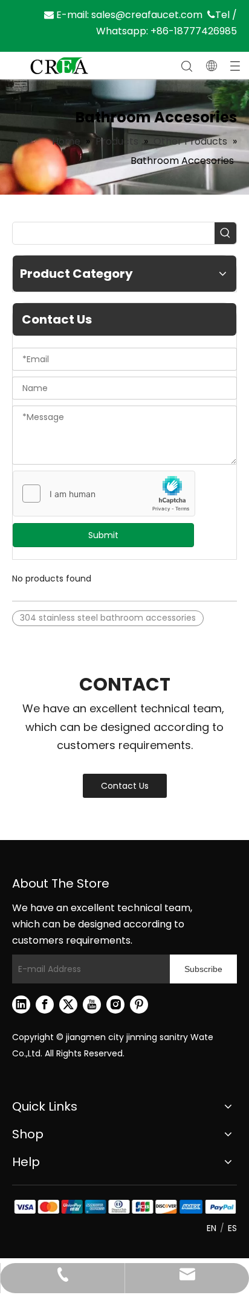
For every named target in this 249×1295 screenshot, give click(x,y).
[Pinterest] (139, 1005)
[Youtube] (92, 1005)
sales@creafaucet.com (146, 15)
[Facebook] (45, 1005)
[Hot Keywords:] (225, 233)
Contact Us (125, 786)
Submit (103, 535)
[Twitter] (68, 1005)
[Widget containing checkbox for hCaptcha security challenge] (104, 494)
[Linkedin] (21, 1005)
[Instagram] (115, 1005)
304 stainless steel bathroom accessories (108, 618)
